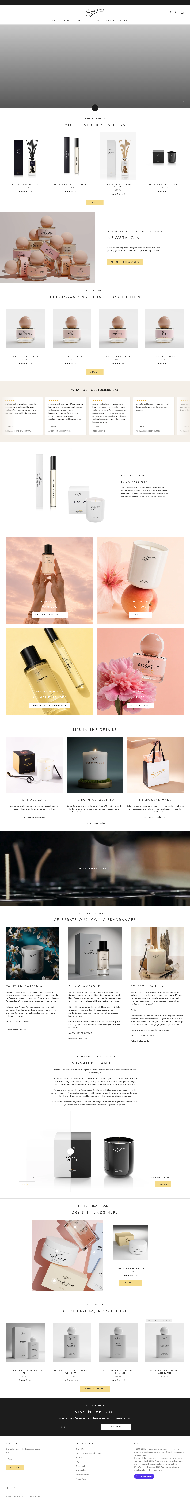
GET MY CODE (120, 778)
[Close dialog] (142, 716)
